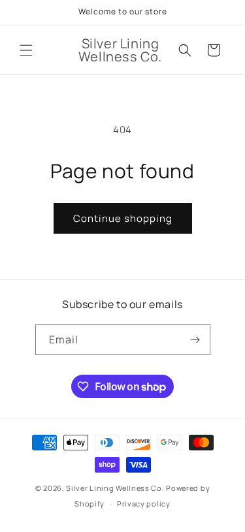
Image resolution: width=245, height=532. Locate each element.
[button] (26, 50)
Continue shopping (122, 218)
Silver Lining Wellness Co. (115, 488)
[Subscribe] (195, 339)
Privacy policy (144, 504)
